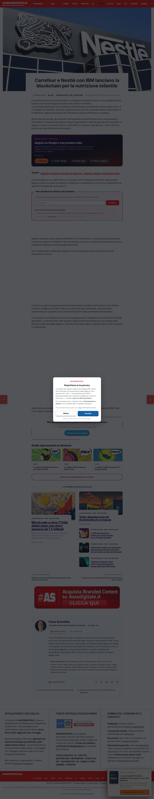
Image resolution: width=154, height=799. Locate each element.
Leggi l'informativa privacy (87, 408)
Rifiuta (66, 413)
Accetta (88, 413)
